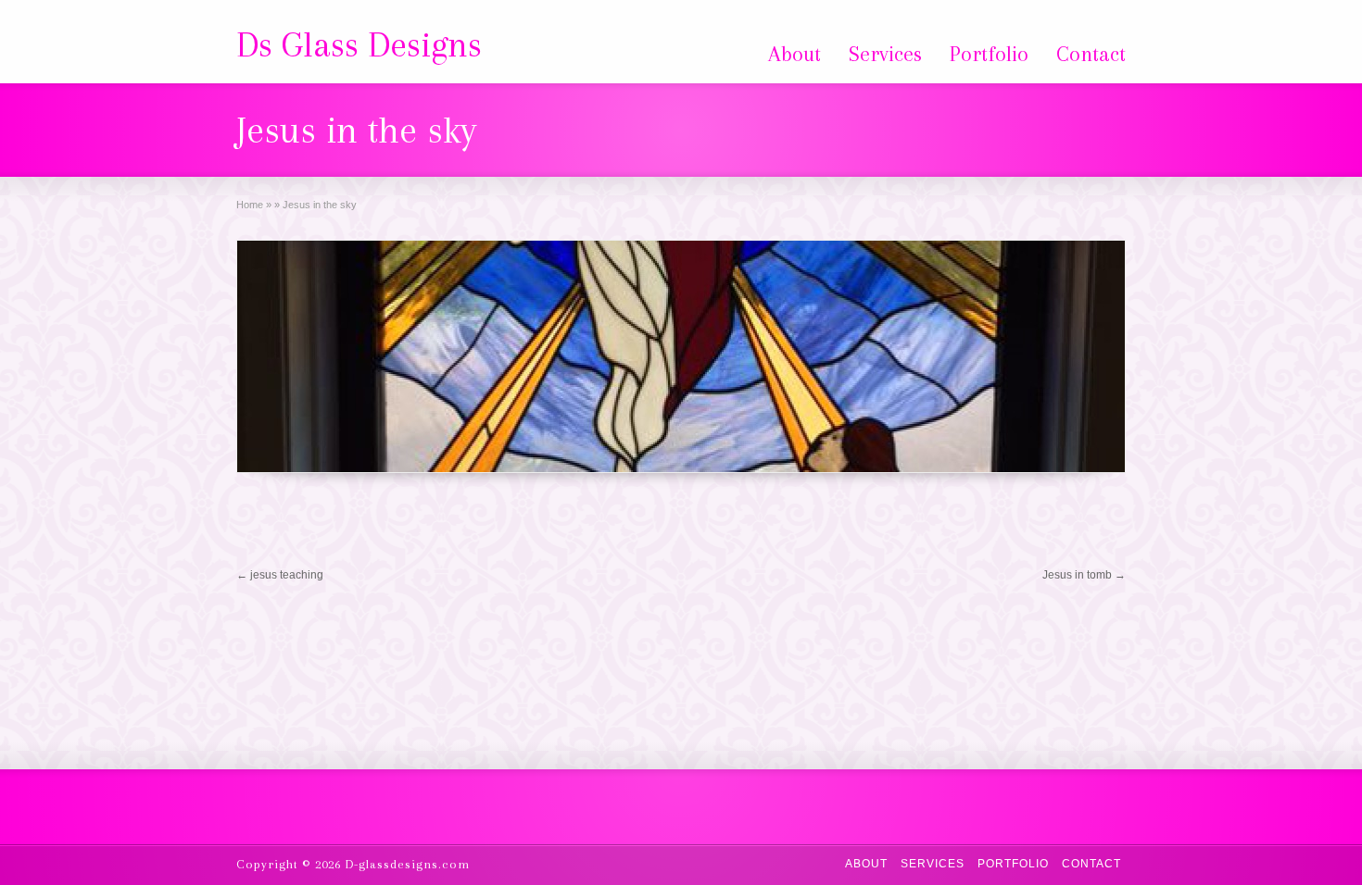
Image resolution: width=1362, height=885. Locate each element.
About (794, 54)
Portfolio (989, 54)
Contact (1091, 54)
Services (885, 54)
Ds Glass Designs (359, 44)
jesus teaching (279, 574)
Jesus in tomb (1084, 574)
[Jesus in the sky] (681, 356)
